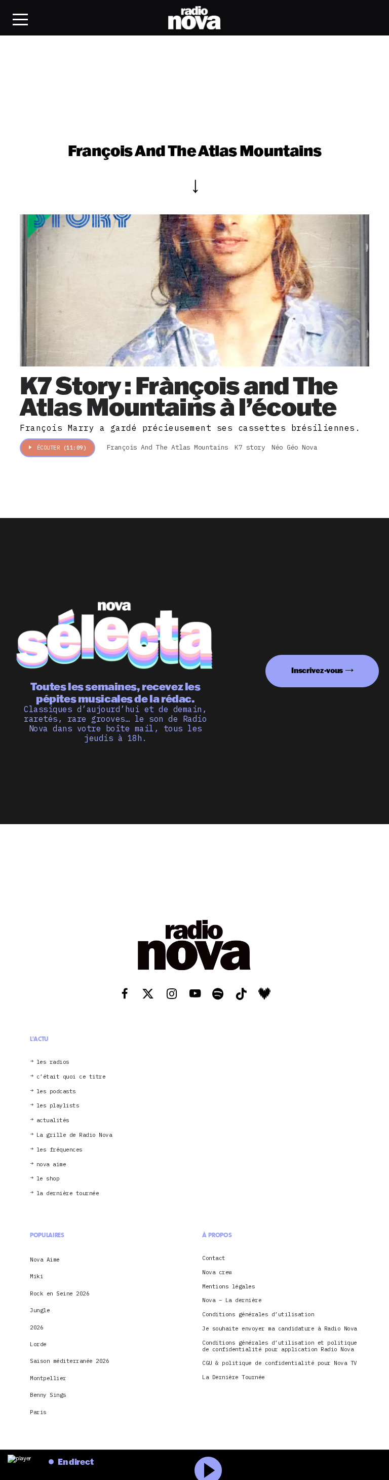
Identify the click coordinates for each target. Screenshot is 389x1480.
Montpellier (48, 1378)
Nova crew (217, 1272)
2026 (36, 1327)
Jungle (40, 1310)
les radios (52, 1062)
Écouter (62, 447)
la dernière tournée (67, 1193)
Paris (38, 1412)
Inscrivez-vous (317, 670)
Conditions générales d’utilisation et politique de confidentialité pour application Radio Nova (279, 1346)
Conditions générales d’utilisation (258, 1314)
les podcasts (56, 1091)
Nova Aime (45, 1259)
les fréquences (59, 1149)
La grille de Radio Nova (74, 1135)
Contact (213, 1258)
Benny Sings (48, 1394)
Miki (36, 1276)
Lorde (38, 1344)
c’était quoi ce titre (71, 1077)
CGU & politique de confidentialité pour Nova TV (279, 1363)
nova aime (51, 1164)
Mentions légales (228, 1286)
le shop (48, 1178)
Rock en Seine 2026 (59, 1293)
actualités (52, 1120)
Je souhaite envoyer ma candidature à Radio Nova (279, 1328)
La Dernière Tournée (233, 1377)
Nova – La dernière (231, 1300)
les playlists (58, 1105)
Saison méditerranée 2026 (69, 1360)
